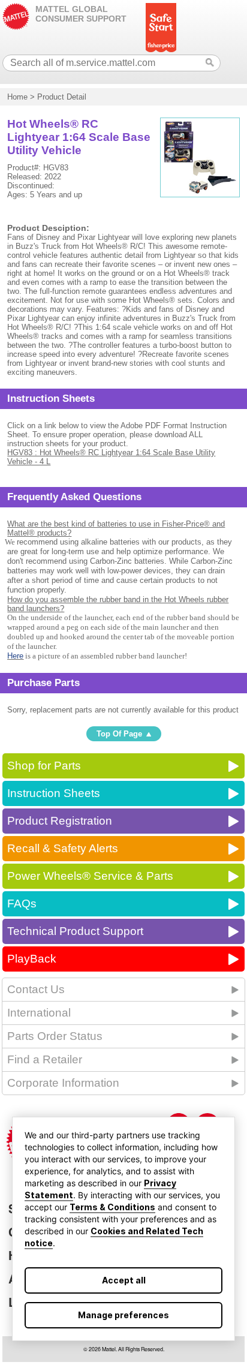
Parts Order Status (55, 1036)
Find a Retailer (44, 1059)
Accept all (124, 1280)
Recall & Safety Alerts (62, 848)
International (39, 1012)
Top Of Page (119, 733)
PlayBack (31, 958)
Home (17, 96)
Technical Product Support (75, 931)
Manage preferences (123, 1315)
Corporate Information (63, 1083)
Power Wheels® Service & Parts (90, 876)
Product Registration (59, 820)
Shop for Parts (44, 765)
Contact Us (36, 989)
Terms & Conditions (112, 1207)
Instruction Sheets (53, 793)
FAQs (22, 903)
